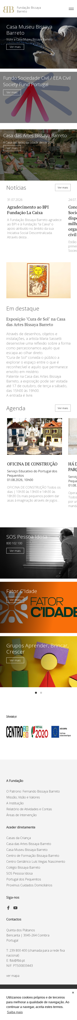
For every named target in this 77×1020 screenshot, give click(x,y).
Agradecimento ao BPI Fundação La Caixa (28, 209)
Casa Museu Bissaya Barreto (27, 850)
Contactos (13, 919)
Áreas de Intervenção (21, 815)
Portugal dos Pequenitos (23, 879)
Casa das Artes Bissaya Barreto (28, 844)
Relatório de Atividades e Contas (29, 809)
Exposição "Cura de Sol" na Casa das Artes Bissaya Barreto (35, 321)
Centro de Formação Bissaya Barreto (32, 855)
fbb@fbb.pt (17, 960)
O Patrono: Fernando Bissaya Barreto (33, 791)
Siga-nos (12, 897)
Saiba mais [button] (15, 1012)
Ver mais (15, 47)
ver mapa (12, 975)
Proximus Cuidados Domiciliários (29, 885)
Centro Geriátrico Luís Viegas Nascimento (35, 861)
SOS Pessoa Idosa (19, 873)
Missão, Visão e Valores (23, 797)
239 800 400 (18, 950)
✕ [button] (73, 992)
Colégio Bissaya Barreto (23, 867)
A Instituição (15, 803)
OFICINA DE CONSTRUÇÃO (32, 464)
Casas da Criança (18, 838)
